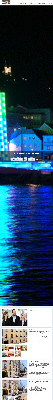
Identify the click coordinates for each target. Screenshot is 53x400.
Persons (25, 157)
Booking (21, 3)
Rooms (26, 3)
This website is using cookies (29, 0)
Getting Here (33, 3)
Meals (31, 157)
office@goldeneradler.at (47, 0)
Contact (48, 3)
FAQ (43, 3)
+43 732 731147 (39, 0)
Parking (39, 3)
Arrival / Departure (17, 157)
